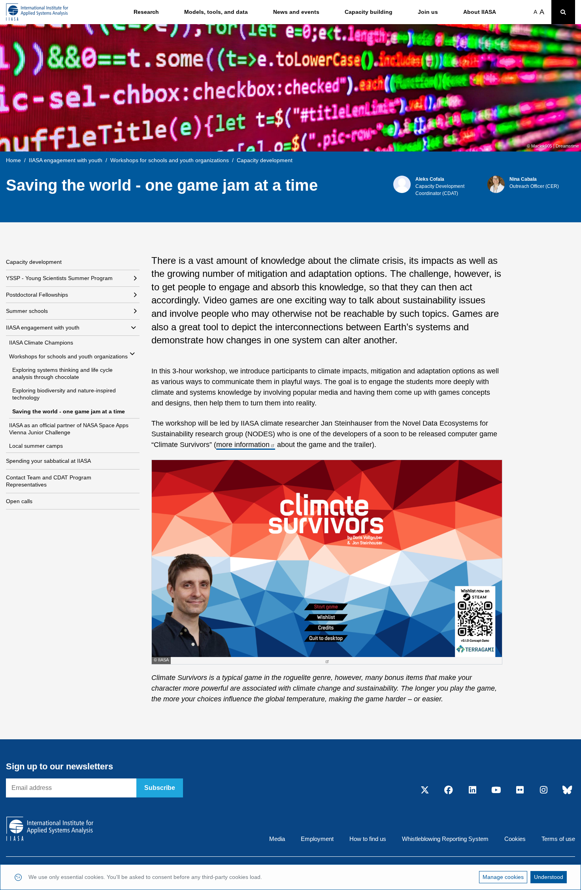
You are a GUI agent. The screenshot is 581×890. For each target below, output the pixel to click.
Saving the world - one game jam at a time (68, 411)
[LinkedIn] (472, 790)
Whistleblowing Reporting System (445, 838)
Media (277, 838)
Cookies (515, 838)
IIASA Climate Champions (41, 342)
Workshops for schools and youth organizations (169, 160)
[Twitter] (425, 790)
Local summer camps (36, 446)
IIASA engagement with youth (65, 160)
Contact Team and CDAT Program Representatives (48, 481)
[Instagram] (543, 790)
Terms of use (558, 838)
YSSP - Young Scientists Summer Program (59, 278)
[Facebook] (448, 790)
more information (243, 445)
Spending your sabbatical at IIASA (48, 461)
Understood (548, 877)
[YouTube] (496, 790)
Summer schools (27, 311)
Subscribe (159, 787)
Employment (317, 838)
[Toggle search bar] (563, 12)
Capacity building (368, 12)
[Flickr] (520, 790)
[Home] (37, 12)
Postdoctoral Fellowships (37, 295)
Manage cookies (503, 877)
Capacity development (34, 262)
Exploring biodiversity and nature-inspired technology (64, 394)
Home (13, 160)
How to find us (367, 838)
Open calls (19, 501)
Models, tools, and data (216, 12)
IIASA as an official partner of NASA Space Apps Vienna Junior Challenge (68, 429)
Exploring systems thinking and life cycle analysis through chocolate (62, 373)
